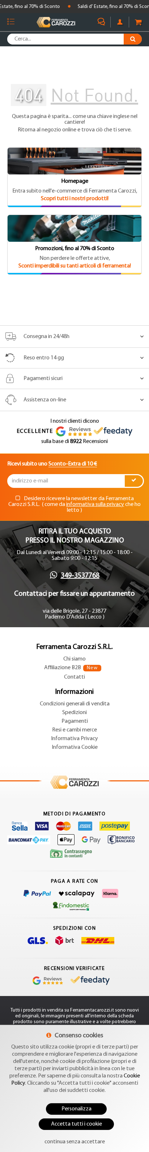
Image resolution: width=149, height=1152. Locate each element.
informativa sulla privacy (95, 504)
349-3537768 (80, 575)
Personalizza (76, 1109)
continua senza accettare (74, 1142)
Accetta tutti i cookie (76, 1124)
